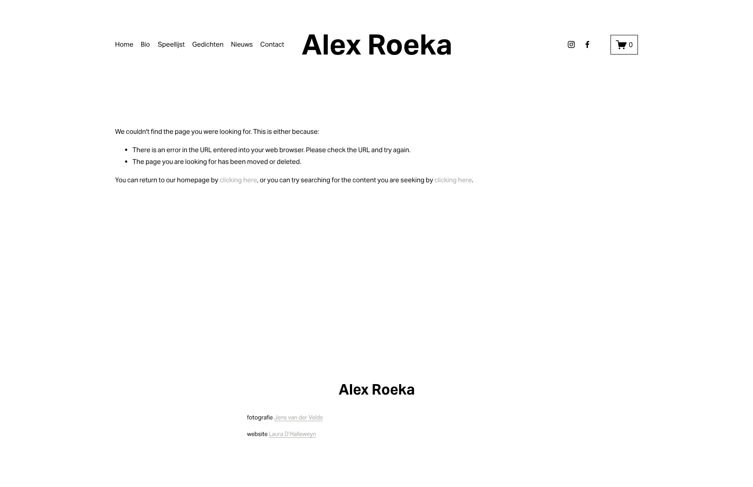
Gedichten (208, 44)
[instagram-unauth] (571, 44)
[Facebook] (587, 44)
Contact (272, 44)
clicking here (238, 180)
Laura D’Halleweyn (292, 434)
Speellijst (171, 44)
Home (124, 44)
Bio (145, 44)
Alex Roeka (377, 44)
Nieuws (242, 44)
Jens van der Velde (298, 417)
